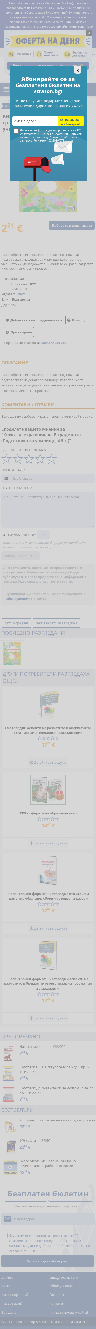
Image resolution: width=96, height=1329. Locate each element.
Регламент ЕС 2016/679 (48, 140)
